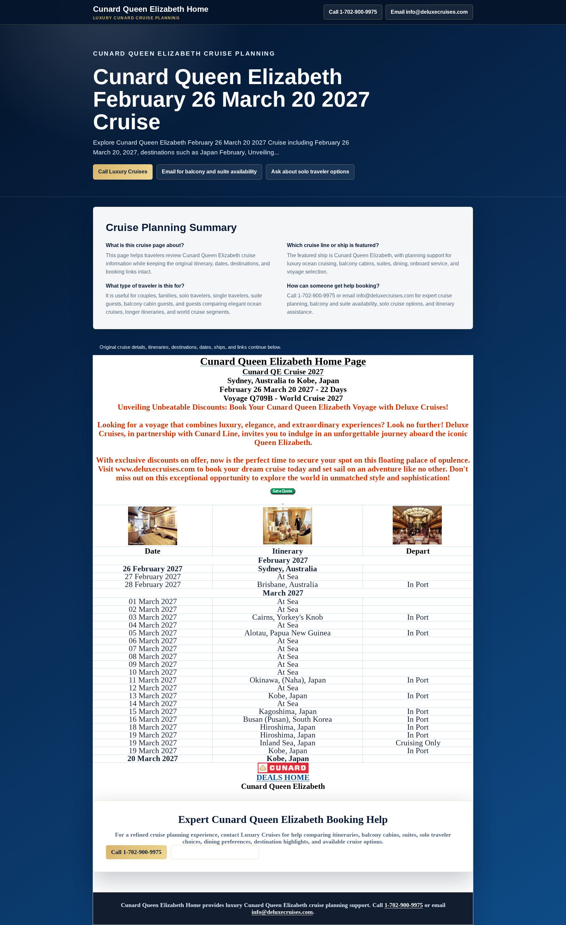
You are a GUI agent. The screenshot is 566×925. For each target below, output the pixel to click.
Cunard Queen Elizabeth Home (150, 12)
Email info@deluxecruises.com (429, 12)
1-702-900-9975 (404, 905)
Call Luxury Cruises (122, 171)
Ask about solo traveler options (310, 171)
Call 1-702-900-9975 (353, 12)
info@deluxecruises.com (282, 912)
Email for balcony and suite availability (209, 171)
